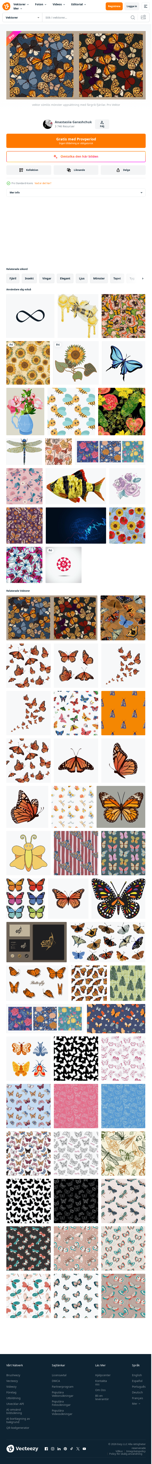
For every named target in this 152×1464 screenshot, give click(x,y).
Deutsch (134, 1391)
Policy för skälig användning (122, 1452)
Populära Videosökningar (61, 1410)
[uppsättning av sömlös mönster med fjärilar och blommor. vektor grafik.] (110, 450)
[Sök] (132, 17)
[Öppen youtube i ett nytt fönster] (84, 1447)
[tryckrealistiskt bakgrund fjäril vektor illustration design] (28, 712)
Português (136, 1385)
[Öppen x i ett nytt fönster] (78, 1447)
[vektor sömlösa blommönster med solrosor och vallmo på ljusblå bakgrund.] (127, 524)
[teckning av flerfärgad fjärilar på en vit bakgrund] (25, 897)
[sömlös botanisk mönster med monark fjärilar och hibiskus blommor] (123, 315)
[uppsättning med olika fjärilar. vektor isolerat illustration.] (107, 941)
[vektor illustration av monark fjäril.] (121, 805)
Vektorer (19, 4)
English (134, 1373)
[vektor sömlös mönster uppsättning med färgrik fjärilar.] (51, 616)
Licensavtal (58, 1373)
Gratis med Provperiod (76, 141)
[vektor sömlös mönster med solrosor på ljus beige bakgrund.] (28, 361)
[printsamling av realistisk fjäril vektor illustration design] (68, 897)
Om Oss (98, 1388)
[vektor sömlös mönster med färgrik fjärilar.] (123, 616)
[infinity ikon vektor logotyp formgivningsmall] (30, 315)
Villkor (116, 1449)
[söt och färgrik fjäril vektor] (118, 897)
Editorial (77, 4)
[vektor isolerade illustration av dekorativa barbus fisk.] (76, 485)
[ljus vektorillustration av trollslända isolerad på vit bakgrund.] (24, 450)
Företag (11, 1391)
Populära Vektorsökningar (61, 1392)
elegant (65, 277)
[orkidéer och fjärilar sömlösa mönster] (58, 450)
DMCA (55, 1379)
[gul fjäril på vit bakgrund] (28, 852)
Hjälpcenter (101, 1373)
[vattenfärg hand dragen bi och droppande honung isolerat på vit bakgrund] (78, 315)
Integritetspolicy (133, 1449)
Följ (102, 126)
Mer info (15, 191)
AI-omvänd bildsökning (14, 1409)
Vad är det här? (43, 183)
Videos (57, 4)
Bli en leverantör (100, 1395)
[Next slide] (136, 277)
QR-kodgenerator (17, 1426)
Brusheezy (13, 1373)
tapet (117, 277)
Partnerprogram (61, 1385)
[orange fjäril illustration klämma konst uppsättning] (37, 981)
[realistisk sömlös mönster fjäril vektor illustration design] (28, 664)
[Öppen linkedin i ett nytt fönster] (59, 1447)
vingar (46, 277)
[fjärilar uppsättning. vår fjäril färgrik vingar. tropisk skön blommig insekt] (28, 1057)
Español (134, 1379)
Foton (39, 4)
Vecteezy (12, 1379)
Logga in (132, 6)
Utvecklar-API (15, 1402)
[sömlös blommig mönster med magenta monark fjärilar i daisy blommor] (24, 563)
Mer (16, 8)
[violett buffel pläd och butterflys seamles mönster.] (24, 524)
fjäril (13, 277)
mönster (99, 277)
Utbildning (13, 1396)
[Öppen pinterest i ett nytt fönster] (65, 1447)
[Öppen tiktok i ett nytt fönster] (71, 1447)
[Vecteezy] (6, 6)
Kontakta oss (99, 1381)
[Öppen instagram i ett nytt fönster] (52, 1447)
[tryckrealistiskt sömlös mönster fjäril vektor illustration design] (28, 759)
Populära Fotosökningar (60, 1401)
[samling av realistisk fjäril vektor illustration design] (76, 759)
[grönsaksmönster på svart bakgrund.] (121, 410)
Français (134, 1396)
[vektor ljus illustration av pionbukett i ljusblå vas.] (25, 410)
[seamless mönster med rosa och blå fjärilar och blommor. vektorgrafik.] (24, 485)
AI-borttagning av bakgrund (18, 1418)
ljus (82, 277)
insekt (29, 277)
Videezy (11, 1385)
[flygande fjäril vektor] (36, 941)
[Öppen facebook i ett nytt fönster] (46, 1447)
